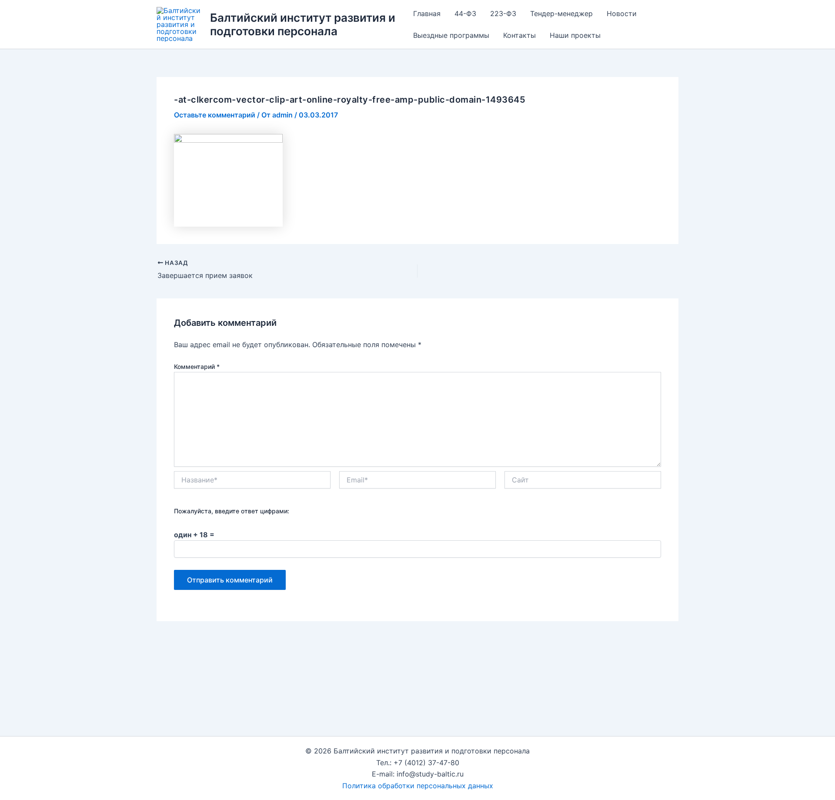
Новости (622, 13)
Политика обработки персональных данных (417, 785)
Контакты (519, 35)
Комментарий (197, 366)
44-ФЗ (465, 13)
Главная (427, 13)
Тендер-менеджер (561, 13)
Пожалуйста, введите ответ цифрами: (231, 511)
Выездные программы (451, 35)
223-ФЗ (503, 13)
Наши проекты (575, 35)
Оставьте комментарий (214, 114)
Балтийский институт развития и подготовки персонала (302, 24)
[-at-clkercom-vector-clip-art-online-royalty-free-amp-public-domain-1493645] (228, 179)
